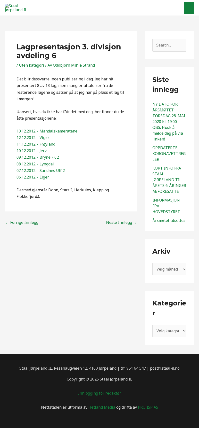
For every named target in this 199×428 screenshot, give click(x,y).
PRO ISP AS (148, 407)
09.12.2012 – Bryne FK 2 (38, 157)
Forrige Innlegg (21, 222)
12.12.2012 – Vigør (33, 137)
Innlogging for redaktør (99, 393)
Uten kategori (31, 65)
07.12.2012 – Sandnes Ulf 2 (41, 170)
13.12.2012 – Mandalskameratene (47, 131)
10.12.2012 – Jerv (32, 150)
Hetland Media (101, 407)
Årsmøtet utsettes (168, 220)
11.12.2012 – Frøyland (36, 144)
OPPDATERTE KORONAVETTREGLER (169, 153)
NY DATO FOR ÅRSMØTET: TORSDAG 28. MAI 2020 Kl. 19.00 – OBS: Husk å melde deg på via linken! (168, 121)
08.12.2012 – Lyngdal (35, 164)
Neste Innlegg (121, 222)
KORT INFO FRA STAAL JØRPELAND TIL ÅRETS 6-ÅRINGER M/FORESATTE (169, 179)
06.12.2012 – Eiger (33, 177)
